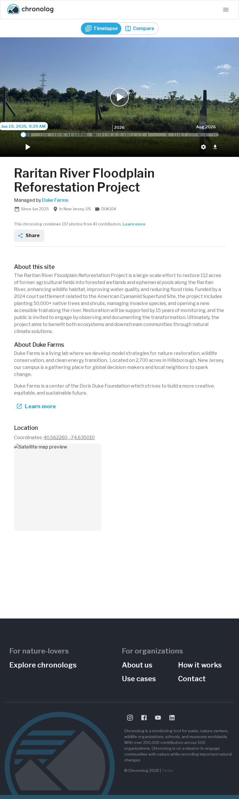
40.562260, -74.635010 (69, 437)
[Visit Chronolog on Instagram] (130, 717)
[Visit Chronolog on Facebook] (144, 717)
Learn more (134, 224)
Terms (167, 770)
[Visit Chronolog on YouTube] (158, 717)
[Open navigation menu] (226, 9)
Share (33, 235)
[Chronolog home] (30, 9)
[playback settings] (203, 147)
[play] (27, 147)
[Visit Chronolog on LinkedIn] (172, 717)
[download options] (215, 147)
